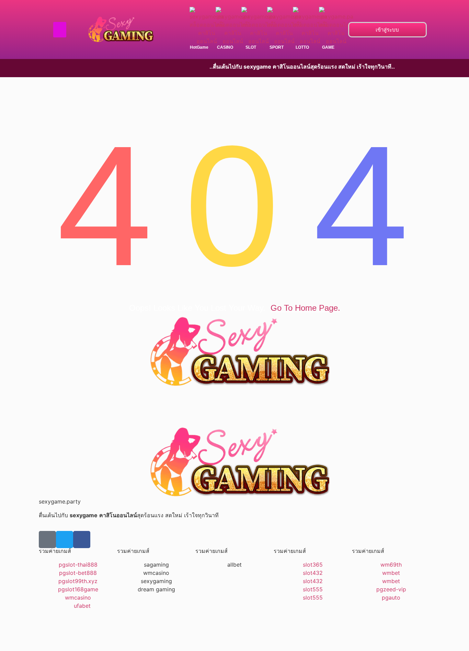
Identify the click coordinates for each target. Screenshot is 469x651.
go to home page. (305, 307)
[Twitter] (64, 539)
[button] (59, 29)
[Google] (47, 539)
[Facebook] (81, 539)
